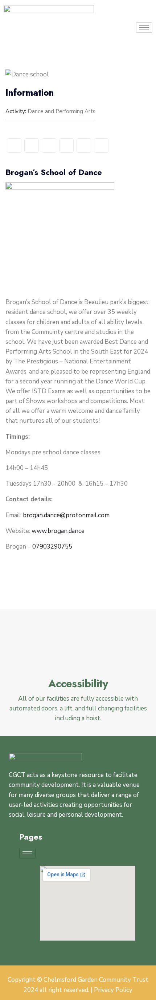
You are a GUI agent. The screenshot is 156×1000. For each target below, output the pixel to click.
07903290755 (51, 546)
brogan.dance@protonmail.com (66, 515)
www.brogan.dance (58, 531)
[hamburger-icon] (144, 27)
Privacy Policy (113, 990)
